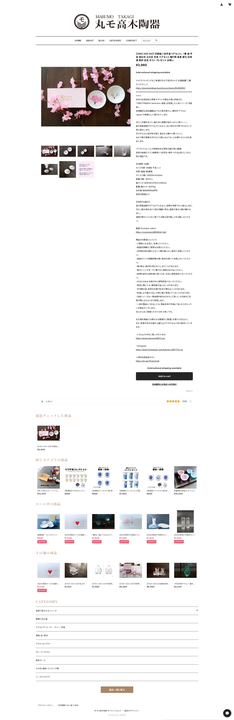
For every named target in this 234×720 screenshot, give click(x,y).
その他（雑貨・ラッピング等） (47, 668)
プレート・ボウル (43, 652)
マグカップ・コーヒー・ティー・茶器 (50, 627)
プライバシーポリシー (46, 705)
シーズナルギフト (43, 677)
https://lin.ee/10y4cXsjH (147, 361)
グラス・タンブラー (43, 644)
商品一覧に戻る (117, 689)
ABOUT (90, 40)
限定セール (41, 660)
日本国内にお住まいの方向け (164, 384)
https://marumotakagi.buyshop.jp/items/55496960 (160, 88)
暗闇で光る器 (42, 619)
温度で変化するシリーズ (46, 611)
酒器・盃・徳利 (42, 635)
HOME (78, 40)
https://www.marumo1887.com (150, 338)
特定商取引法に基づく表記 (68, 705)
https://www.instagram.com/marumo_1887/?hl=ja (159, 349)
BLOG (101, 40)
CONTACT (131, 40)
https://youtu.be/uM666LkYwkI (151, 232)
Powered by (114, 715)
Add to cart (164, 376)
